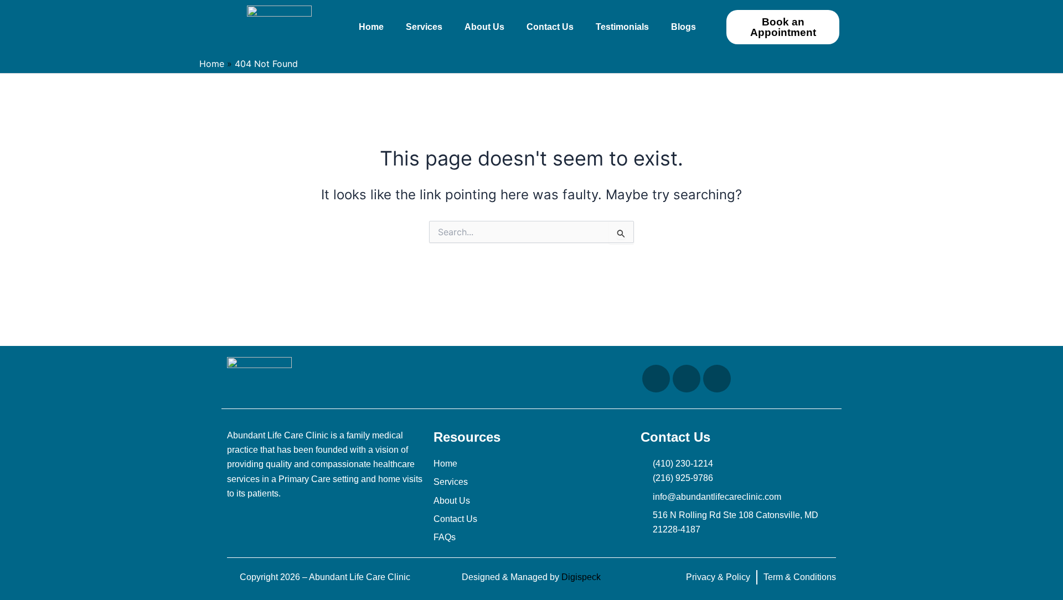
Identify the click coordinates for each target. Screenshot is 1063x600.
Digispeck (581, 577)
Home (371, 27)
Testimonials (622, 27)
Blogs (683, 27)
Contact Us (550, 27)
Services (424, 27)
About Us (484, 27)
